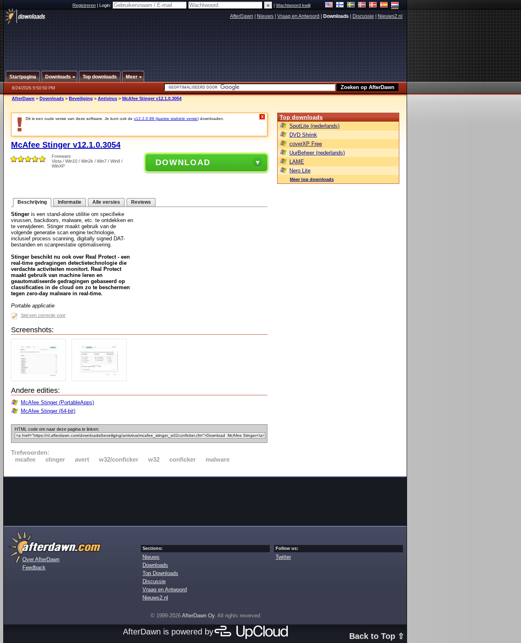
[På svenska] (351, 5)
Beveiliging (81, 98)
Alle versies (106, 202)
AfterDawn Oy (198, 615)
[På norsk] (362, 5)
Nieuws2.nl (390, 16)
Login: (105, 5)
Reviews (141, 202)
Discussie (363, 16)
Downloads (51, 98)
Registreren (84, 5)
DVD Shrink (303, 135)
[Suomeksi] (340, 5)
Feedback (34, 568)
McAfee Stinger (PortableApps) (57, 402)
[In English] (329, 5)
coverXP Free (305, 144)
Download (182, 162)
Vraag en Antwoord (298, 16)
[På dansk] (373, 5)
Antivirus (107, 98)
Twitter (283, 557)
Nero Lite (300, 171)
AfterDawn (241, 16)
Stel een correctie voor (43, 315)
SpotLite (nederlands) (314, 126)
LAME (296, 162)
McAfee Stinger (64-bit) (48, 411)
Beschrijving (32, 202)
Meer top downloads (312, 179)
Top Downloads (160, 573)
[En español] (384, 5)
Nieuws (265, 16)
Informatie (69, 202)
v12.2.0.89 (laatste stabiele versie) (166, 118)
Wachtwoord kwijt (293, 5)
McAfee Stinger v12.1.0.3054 (152, 98)
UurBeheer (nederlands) (317, 153)
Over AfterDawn (40, 559)
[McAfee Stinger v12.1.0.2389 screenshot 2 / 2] (101, 379)
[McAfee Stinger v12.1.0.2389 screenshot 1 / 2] (40, 379)
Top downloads (301, 117)
